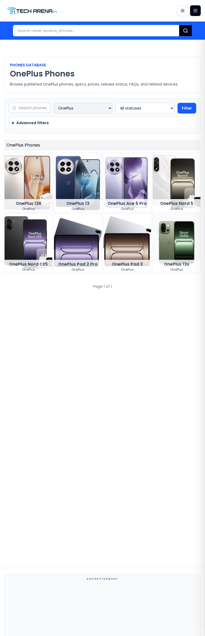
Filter (187, 108)
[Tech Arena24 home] (32, 11)
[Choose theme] (182, 10)
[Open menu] (195, 10)
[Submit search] (185, 30)
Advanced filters (32, 122)
